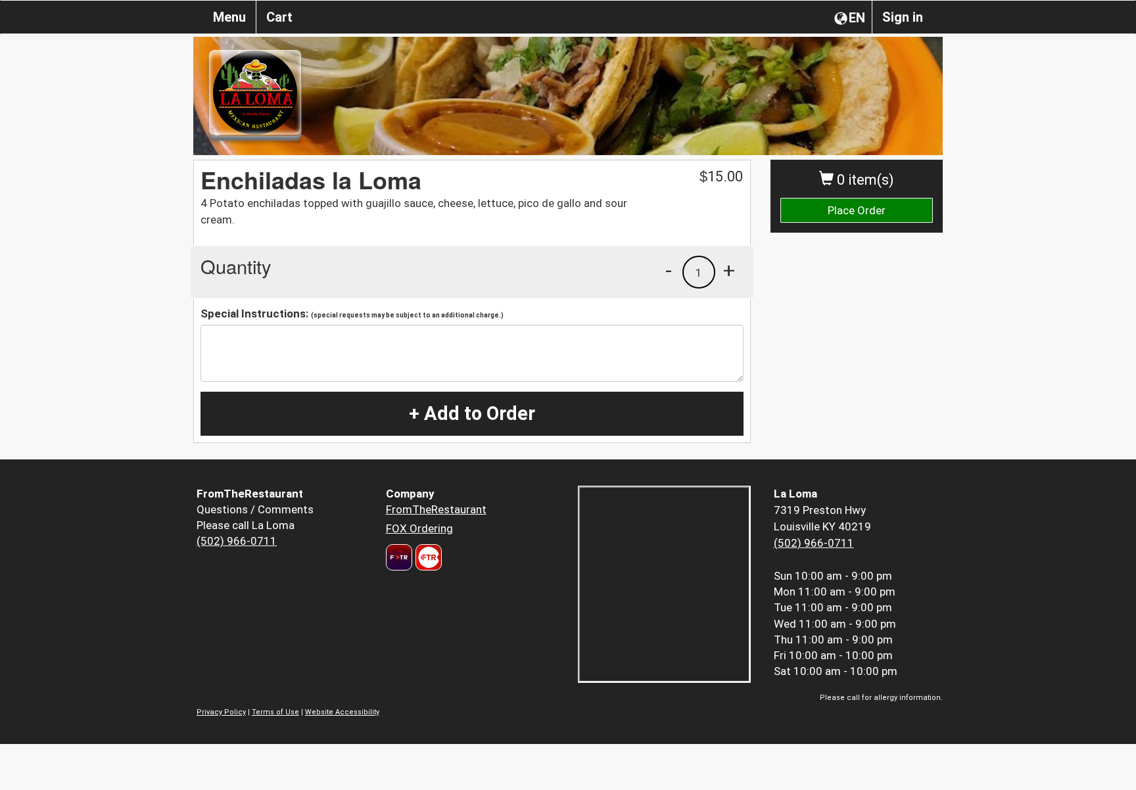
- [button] (668, 270)
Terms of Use (275, 712)
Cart (279, 17)
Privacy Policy (221, 712)
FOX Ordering (419, 528)
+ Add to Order (472, 413)
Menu (229, 17)
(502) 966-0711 (237, 540)
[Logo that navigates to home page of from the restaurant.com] (399, 557)
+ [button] (729, 270)
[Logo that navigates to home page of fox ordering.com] (427, 557)
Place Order (857, 210)
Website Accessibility (342, 712)
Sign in (902, 17)
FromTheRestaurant (436, 509)
